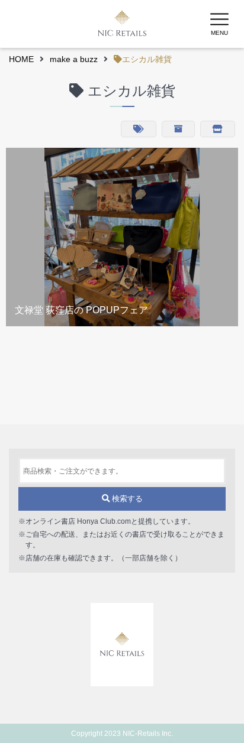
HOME (21, 59)
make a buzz (74, 59)
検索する (126, 498)
